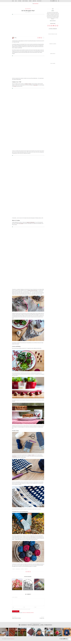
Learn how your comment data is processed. (28, 612)
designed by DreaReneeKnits (30, 222)
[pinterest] (63, 638)
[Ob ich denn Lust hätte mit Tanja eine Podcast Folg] (4, 632)
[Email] (57, 25)
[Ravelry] (55, 25)
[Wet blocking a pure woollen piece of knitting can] (13, 632)
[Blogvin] (53, 25)
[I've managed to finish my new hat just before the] (31, 632)
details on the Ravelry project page (32, 290)
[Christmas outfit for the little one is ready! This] (66, 632)
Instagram (26, 83)
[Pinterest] (52, 25)
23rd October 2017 (28, 12)
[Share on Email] (41, 37)
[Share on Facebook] (38, 37)
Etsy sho (15, 86)
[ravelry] (66, 638)
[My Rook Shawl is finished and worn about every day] (22, 632)
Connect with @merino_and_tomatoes (36, 625)
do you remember (21, 223)
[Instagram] (50, 25)
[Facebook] (48, 25)
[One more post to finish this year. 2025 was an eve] (49, 632)
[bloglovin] (64, 638)
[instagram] (61, 638)
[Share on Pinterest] (39, 37)
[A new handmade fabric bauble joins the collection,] (58, 632)
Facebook (30, 83)
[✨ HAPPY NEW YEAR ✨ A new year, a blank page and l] (40, 632)
